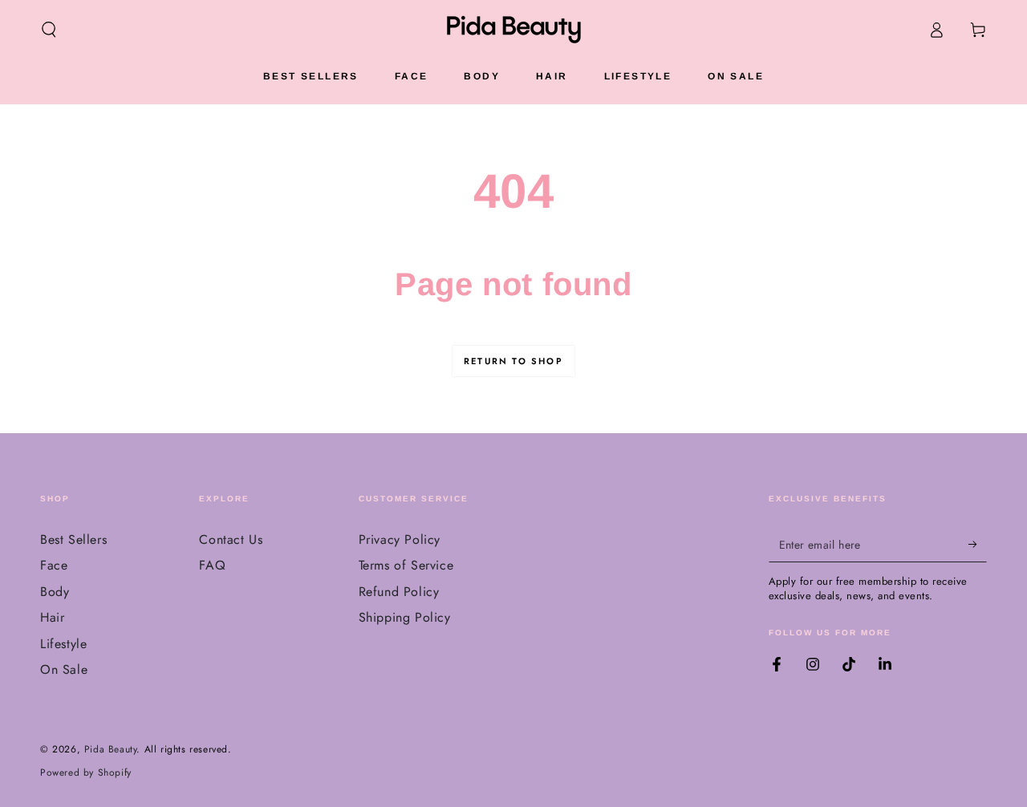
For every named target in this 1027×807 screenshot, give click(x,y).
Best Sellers (73, 539)
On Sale (63, 669)
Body (54, 591)
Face (53, 565)
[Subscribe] (977, 544)
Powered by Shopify (86, 773)
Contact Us (230, 539)
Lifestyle (63, 644)
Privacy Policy (399, 539)
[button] (49, 29)
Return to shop (513, 361)
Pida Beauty (110, 749)
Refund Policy (399, 591)
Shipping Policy (405, 617)
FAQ (212, 565)
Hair (52, 617)
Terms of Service (406, 565)
